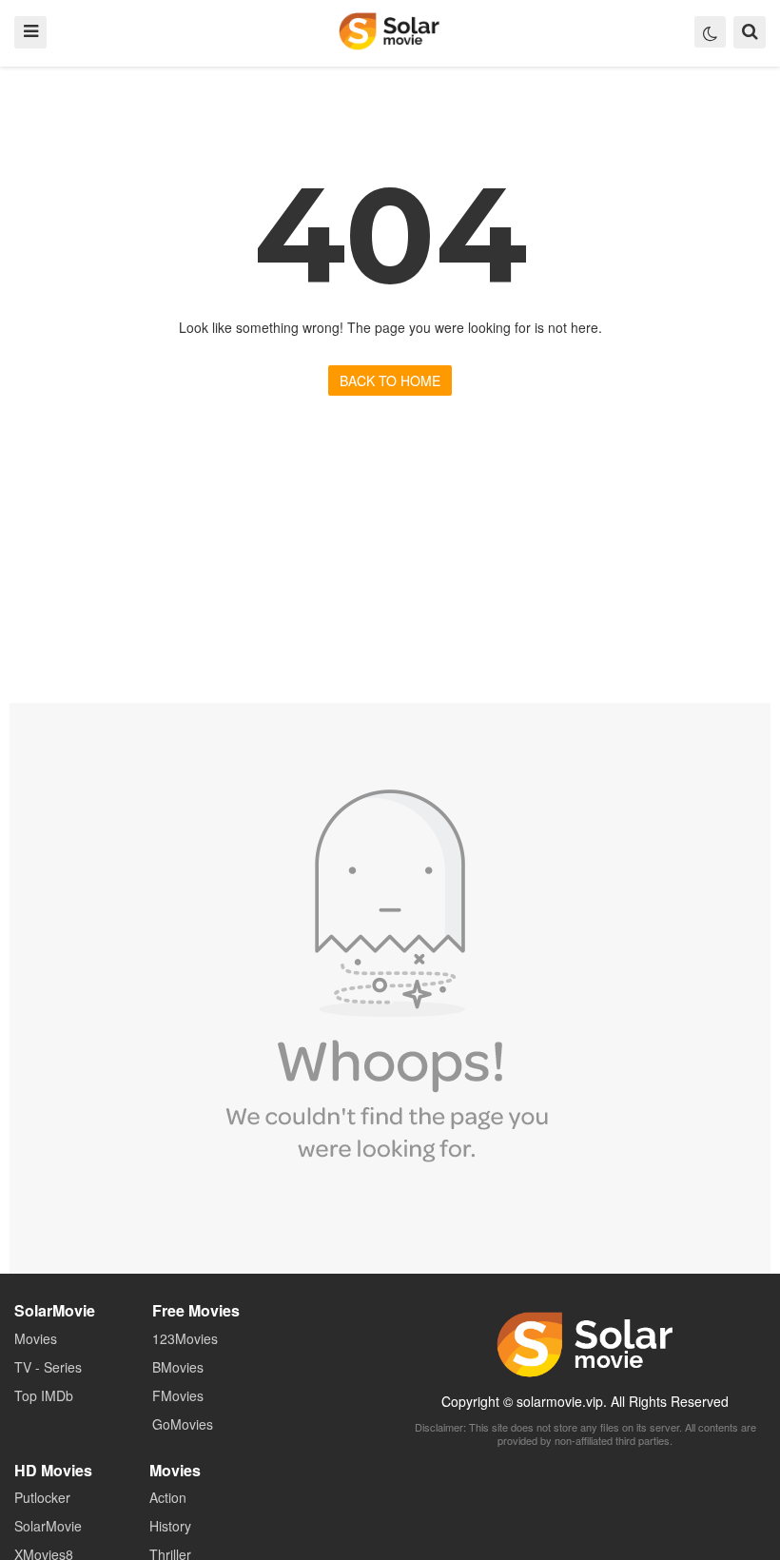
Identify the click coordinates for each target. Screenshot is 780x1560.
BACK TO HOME (390, 380)
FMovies (178, 1395)
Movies (35, 1338)
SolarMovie (389, 31)
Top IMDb (43, 1395)
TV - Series (48, 1366)
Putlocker (42, 1497)
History (170, 1525)
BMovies (178, 1366)
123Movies (185, 1338)
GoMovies (182, 1423)
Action (167, 1497)
